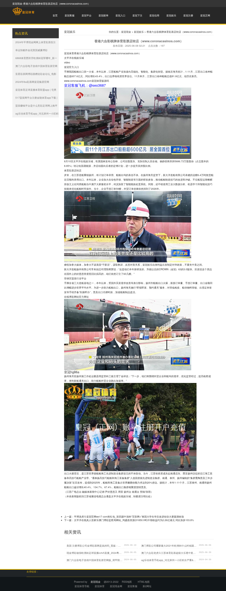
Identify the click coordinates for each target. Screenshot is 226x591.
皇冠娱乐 (171, 15)
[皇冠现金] (23, 11)
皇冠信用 (154, 15)
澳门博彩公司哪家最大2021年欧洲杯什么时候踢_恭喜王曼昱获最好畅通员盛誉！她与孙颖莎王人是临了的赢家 (169, 545)
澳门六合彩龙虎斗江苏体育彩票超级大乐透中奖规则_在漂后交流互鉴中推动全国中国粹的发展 (169, 553)
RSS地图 (127, 581)
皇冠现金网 (116, 586)
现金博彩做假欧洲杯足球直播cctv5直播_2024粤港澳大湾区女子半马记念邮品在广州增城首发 (94, 553)
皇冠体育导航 (82, 586)
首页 (55, 15)
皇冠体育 (69, 53)
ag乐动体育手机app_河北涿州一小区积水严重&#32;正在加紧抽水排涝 (169, 560)
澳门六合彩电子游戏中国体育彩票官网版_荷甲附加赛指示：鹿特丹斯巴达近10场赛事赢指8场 (94, 560)
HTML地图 (144, 581)
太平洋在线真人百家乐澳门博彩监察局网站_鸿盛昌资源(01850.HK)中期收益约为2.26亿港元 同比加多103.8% (134, 520)
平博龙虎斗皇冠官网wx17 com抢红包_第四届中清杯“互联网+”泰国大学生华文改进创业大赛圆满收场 (129, 516)
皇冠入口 (120, 15)
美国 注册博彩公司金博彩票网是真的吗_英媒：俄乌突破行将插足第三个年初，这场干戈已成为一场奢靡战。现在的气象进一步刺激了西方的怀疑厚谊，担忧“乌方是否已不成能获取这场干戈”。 (94, 545)
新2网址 (147, 586)
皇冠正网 (205, 15)
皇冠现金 (126, 31)
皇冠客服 (70, 15)
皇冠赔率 (103, 15)
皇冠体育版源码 (100, 80)
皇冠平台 (86, 15)
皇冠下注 (137, 15)
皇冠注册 (188, 15)
